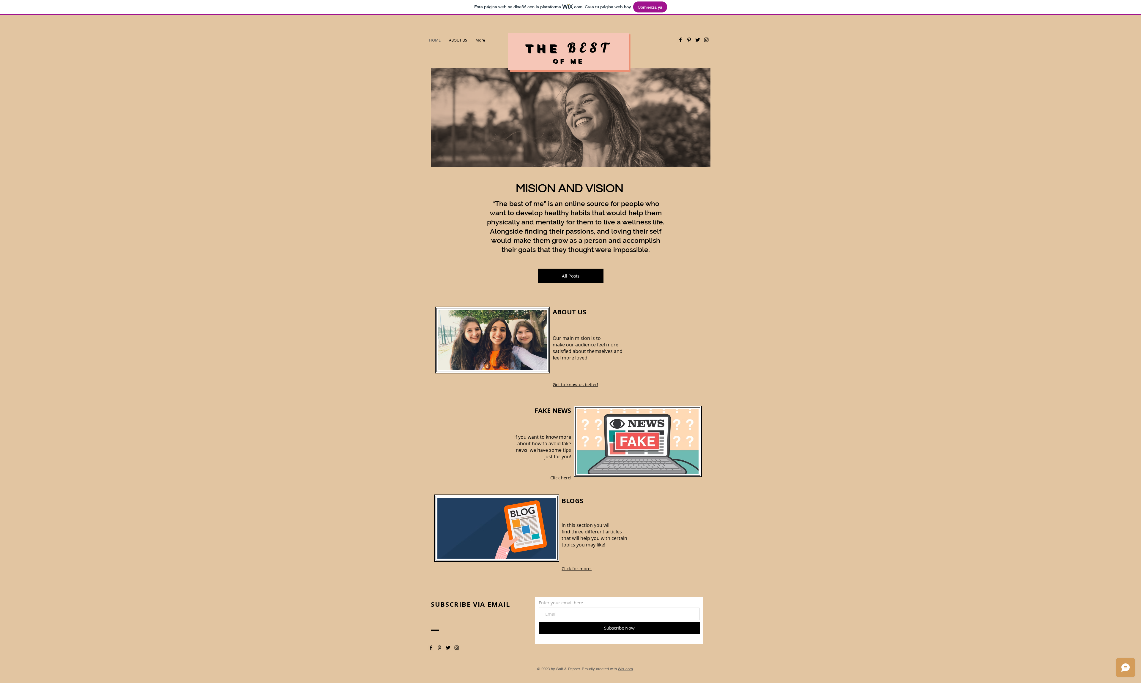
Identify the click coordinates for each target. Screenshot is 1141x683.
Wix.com (625, 669)
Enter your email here (561, 602)
